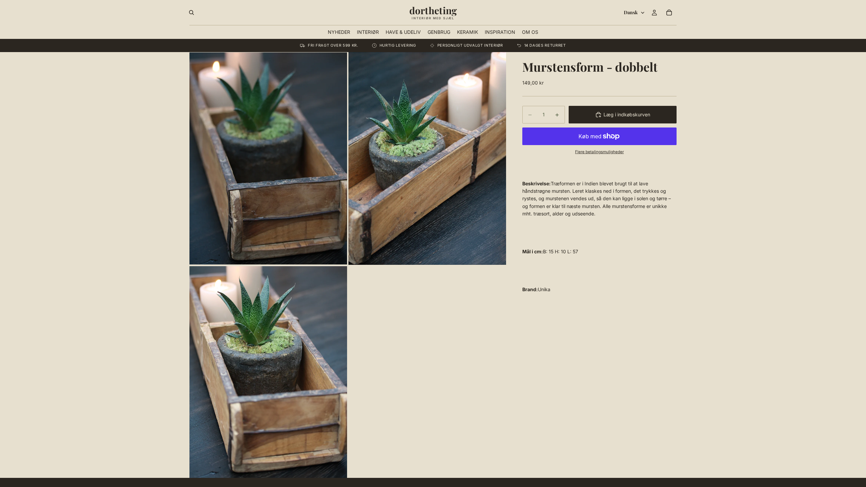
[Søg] (191, 12)
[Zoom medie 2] (427, 158)
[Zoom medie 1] (268, 158)
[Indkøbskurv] (669, 12)
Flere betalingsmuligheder (599, 151)
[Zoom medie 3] (268, 372)
